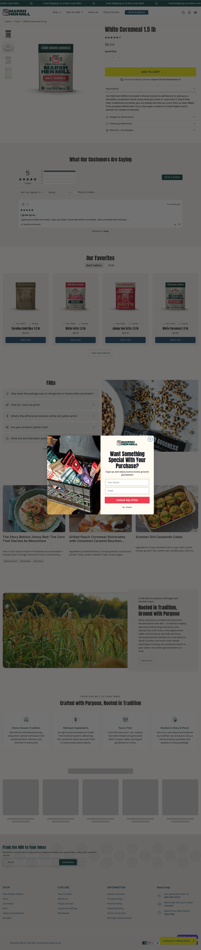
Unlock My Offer (127, 500)
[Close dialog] (150, 439)
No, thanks (127, 507)
